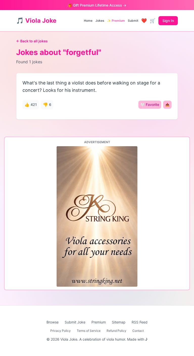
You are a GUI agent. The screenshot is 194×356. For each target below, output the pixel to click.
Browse (52, 322)
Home (88, 20)
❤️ (144, 20)
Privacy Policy (60, 331)
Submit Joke (75, 322)
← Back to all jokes (32, 41)
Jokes (99, 20)
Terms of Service (89, 331)
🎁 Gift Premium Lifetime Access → (97, 5)
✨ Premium (116, 20)
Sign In (168, 20)
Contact (138, 331)
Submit (133, 20)
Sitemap (119, 322)
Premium (98, 322)
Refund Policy (116, 331)
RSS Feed (140, 322)
